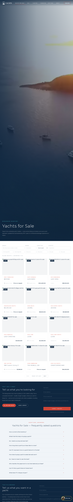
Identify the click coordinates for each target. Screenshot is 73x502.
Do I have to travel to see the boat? (36, 459)
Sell (28, 3)
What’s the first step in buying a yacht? (36, 436)
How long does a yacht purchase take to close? (36, 445)
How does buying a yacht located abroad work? (36, 454)
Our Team (50, 3)
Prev (28, 376)
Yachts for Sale (19, 3)
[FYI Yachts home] (7, 3)
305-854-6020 (10, 405)
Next (45, 376)
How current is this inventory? (36, 432)
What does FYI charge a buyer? (36, 472)
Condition (40, 245)
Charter (35, 3)
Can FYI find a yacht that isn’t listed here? (36, 468)
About (58, 3)
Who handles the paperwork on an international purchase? (36, 463)
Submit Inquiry (57, 408)
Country (50, 245)
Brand (27, 245)
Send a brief (22, 405)
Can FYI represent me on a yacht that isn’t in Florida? (36, 450)
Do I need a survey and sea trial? (36, 441)
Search (4, 245)
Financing (43, 3)
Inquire (67, 3)
